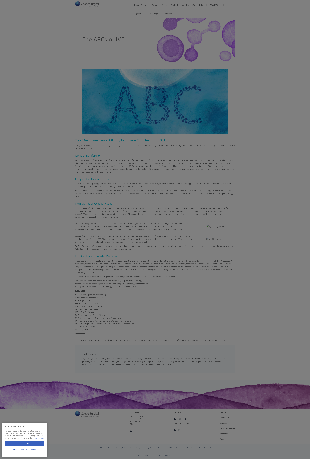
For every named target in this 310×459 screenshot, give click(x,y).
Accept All (25, 443)
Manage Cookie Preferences (24, 450)
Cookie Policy (39, 438)
